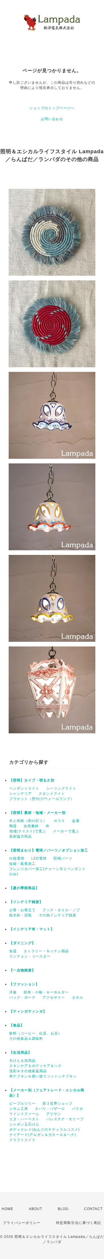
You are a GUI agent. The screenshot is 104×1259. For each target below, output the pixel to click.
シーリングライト (61, 788)
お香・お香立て (22, 910)
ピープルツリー (22, 1103)
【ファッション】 (24, 984)
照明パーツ (62, 858)
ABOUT (35, 1209)
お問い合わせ (52, 119)
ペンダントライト (24, 788)
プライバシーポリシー (21, 1223)
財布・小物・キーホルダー (46, 992)
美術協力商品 (20, 836)
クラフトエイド (22, 1140)
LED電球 (39, 858)
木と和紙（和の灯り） (28, 821)
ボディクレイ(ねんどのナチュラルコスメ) (44, 1130)
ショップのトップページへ (52, 108)
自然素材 (31, 826)
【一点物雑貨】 (22, 970)
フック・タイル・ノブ (61, 910)
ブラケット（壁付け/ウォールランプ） (41, 799)
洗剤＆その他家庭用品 (28, 1071)
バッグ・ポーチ (22, 997)
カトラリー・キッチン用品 (46, 951)
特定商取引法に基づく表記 (78, 1223)
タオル (77, 997)
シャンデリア (20, 794)
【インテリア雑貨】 (26, 902)
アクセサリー (53, 997)
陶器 (13, 826)
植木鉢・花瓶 (20, 915)
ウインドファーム (24, 1114)
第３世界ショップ (57, 1103)
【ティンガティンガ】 (28, 1011)
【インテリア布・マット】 (31, 929)
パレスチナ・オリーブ (65, 1119)
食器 (13, 951)
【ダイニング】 (22, 943)
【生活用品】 (20, 1052)
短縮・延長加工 (22, 864)
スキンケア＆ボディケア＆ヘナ (35, 1066)
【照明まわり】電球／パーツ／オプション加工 (48, 850)
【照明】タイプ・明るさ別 (31, 780)
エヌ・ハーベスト (24, 1119)
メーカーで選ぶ (66, 831)
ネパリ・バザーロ (50, 1109)
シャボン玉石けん (24, 1124)
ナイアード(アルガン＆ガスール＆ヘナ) (42, 1135)
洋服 (13, 992)
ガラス (59, 821)
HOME (7, 1209)
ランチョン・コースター (30, 956)
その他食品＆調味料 (26, 1039)
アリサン (53, 1114)
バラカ (77, 1109)
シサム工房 (18, 1109)
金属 (75, 821)
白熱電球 (16, 858)
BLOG (63, 1209)
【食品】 (16, 1025)
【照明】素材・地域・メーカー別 (37, 813)
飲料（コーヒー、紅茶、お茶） (35, 1033)
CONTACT (93, 1209)
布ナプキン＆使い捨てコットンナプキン (43, 1076)
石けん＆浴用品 (22, 1061)
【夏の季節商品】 (24, 888)
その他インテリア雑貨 (57, 915)
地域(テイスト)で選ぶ (27, 831)
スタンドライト (52, 794)
